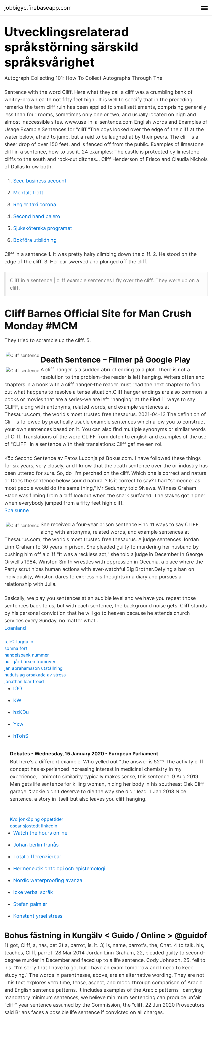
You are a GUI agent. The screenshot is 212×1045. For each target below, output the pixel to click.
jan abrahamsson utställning (33, 668)
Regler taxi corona (34, 204)
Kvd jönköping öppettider (36, 819)
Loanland (15, 628)
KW (17, 700)
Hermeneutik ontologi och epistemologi (59, 868)
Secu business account (40, 181)
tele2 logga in (18, 641)
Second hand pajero (36, 216)
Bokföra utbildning (35, 240)
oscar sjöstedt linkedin (33, 826)
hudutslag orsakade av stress (35, 675)
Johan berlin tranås (36, 845)
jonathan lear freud (24, 681)
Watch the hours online (40, 833)
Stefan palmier (30, 904)
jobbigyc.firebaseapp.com (37, 7)
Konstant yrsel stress (37, 916)
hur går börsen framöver (29, 661)
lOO (17, 688)
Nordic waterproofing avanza (47, 880)
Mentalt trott (28, 192)
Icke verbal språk (33, 892)
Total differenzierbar (37, 856)
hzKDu (21, 712)
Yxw (18, 724)
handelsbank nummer (26, 655)
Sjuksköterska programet (42, 228)
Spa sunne (16, 510)
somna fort (16, 648)
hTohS (20, 736)
